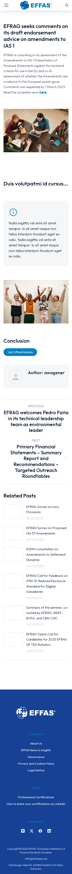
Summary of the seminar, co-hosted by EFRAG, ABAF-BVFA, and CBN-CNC (47, 612)
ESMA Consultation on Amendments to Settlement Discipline (46, 554)
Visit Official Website (20, 352)
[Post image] (13, 512)
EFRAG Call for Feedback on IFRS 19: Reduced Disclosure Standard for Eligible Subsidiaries (47, 584)
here (42, 92)
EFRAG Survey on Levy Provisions (42, 509)
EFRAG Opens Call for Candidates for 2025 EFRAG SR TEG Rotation (46, 639)
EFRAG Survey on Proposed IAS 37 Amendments (46, 530)
